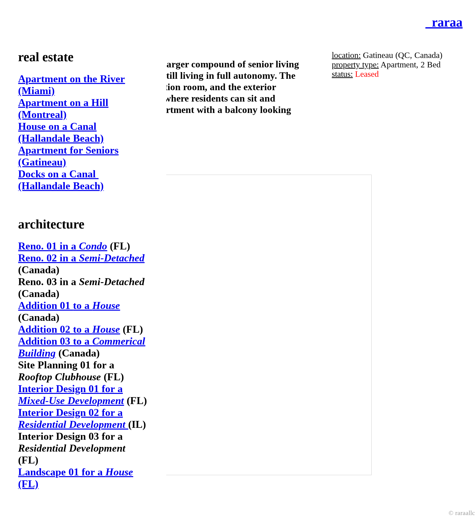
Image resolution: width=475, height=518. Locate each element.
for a (70, 388)
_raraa (441, 22)
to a (69, 305)
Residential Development (73, 424)
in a (62, 246)
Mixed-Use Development (71, 400)
